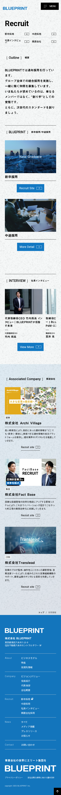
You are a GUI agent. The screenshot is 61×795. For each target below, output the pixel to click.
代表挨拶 (25, 685)
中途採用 (25, 704)
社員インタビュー (30, 708)
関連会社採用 (28, 713)
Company (10, 676)
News (8, 722)
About (8, 658)
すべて (24, 722)
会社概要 (25, 690)
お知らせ (25, 736)
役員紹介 (25, 681)
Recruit (9, 699)
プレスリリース (29, 731)
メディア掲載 (28, 726)
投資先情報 (27, 667)
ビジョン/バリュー (30, 676)
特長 (23, 662)
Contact (9, 745)
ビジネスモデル (29, 658)
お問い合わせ (28, 745)
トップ (41, 612)
